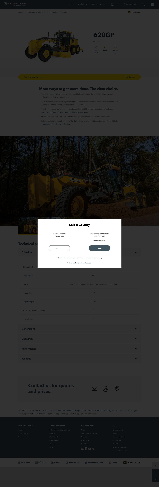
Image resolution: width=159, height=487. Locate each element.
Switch (99, 248)
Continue (59, 248)
